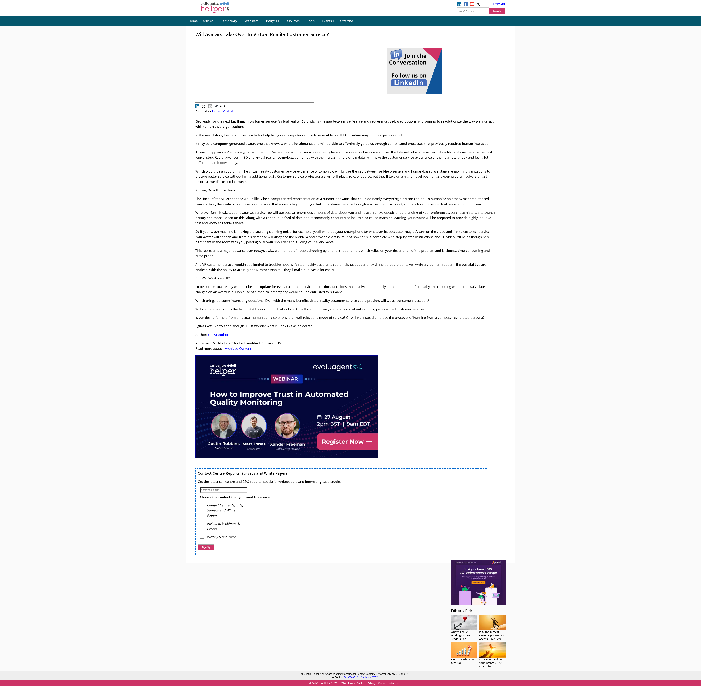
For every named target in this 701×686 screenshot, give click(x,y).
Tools (311, 21)
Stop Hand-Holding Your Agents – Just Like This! (491, 663)
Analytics (366, 677)
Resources (292, 21)
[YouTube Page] (472, 5)
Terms (351, 683)
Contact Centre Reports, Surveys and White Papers (243, 473)
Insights (271, 21)
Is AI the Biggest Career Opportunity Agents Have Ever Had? (491, 637)
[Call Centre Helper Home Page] (215, 13)
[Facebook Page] (466, 5)
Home (193, 21)
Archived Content (222, 111)
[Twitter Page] (478, 5)
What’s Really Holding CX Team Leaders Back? (461, 635)
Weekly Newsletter (221, 537)
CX (345, 677)
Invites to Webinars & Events (223, 526)
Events (327, 21)
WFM (375, 677)
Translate (499, 4)
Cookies (361, 683)
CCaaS (351, 677)
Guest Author (218, 334)
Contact (382, 683)
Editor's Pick (461, 610)
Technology (229, 21)
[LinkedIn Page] (459, 5)
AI (358, 677)
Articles (208, 21)
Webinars (251, 21)
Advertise (346, 21)
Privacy (372, 683)
